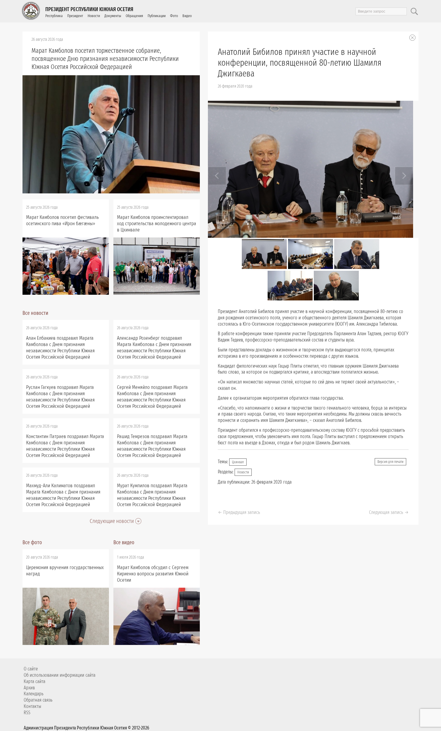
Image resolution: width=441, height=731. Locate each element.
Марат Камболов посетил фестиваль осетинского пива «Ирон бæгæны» (62, 220)
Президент (75, 15)
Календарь (34, 694)
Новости (94, 15)
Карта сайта (34, 681)
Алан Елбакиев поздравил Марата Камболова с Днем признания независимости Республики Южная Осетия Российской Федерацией (60, 347)
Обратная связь (38, 700)
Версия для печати (390, 462)
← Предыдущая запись (239, 512)
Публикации (157, 15)
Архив (29, 688)
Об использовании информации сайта (59, 675)
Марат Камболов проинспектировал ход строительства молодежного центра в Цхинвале (156, 223)
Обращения (134, 15)
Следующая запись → (389, 512)
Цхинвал (238, 462)
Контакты (32, 706)
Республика (54, 15)
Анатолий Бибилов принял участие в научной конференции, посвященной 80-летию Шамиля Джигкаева (299, 62)
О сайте (31, 669)
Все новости (35, 313)
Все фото (32, 542)
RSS (27, 712)
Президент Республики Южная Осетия (89, 9)
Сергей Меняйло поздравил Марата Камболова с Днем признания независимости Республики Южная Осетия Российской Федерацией (152, 396)
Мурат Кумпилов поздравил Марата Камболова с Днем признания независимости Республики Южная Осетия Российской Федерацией (152, 495)
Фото (174, 15)
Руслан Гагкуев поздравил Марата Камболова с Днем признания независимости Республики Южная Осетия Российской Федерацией (60, 396)
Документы (112, 15)
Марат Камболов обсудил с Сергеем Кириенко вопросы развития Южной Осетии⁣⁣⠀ (152, 573)
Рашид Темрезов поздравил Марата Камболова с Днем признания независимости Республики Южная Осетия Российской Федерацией (152, 445)
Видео (187, 15)
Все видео (123, 542)
